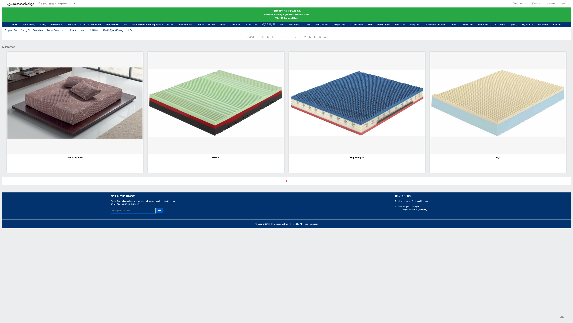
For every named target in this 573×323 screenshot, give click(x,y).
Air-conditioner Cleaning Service (147, 24)
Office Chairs (467, 24)
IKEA (130, 30)
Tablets (222, 24)
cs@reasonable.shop (418, 201)
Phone (211, 24)
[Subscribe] (159, 210)
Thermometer (112, 24)
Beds (370, 24)
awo (83, 30)
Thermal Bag (29, 24)
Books (170, 24)
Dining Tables (321, 24)
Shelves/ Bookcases (435, 24)
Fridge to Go (10, 30)
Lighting (513, 24)
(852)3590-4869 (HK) (411, 207)
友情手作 (93, 30)
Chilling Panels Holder (90, 24)
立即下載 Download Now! (286, 18)
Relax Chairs (383, 24)
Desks (453, 24)
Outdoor (557, 24)
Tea (125, 24)
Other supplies (185, 24)
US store (72, 30)
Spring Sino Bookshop (32, 30)
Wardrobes (483, 24)
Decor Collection (55, 30)
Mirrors (307, 24)
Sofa (282, 24)
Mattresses (543, 24)
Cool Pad (71, 24)
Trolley (43, 24)
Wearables (235, 24)
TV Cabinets (499, 24)
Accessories (251, 24)
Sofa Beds (294, 24)
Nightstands (527, 24)
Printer (15, 24)
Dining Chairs (339, 24)
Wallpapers (415, 24)
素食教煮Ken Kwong (113, 30)
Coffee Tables (356, 24)
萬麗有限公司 (268, 24)
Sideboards (400, 24)
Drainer (200, 24)
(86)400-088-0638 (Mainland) (414, 209)
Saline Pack (56, 24)
